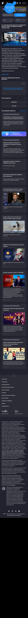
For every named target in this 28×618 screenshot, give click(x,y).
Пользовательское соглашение (8, 395)
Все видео (4, 392)
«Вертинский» (14, 452)
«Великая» (9, 452)
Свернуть (14, 376)
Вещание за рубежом (18, 413)
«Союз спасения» (9, 451)
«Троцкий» (4, 452)
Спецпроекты (4, 381)
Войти (24, 3)
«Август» (12, 450)
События (3, 403)
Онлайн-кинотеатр (6, 384)
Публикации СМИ (5, 406)
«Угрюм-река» (16, 451)
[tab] (20, 15)
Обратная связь (5, 398)
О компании (4, 379)
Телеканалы (12, 485)
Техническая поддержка (7, 400)
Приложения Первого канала (8, 387)
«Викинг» (22, 451)
